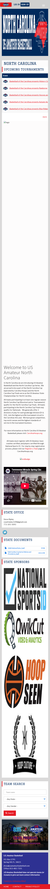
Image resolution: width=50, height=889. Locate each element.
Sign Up (25, 4)
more (45, 117)
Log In (17, 4)
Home (6, 887)
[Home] (6, 5)
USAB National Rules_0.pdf (16, 548)
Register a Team (31, 449)
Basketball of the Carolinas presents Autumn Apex (29, 102)
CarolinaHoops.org (34, 433)
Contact (17, 887)
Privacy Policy (32, 887)
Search (11, 813)
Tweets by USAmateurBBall (15, 881)
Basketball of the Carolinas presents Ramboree (28, 88)
